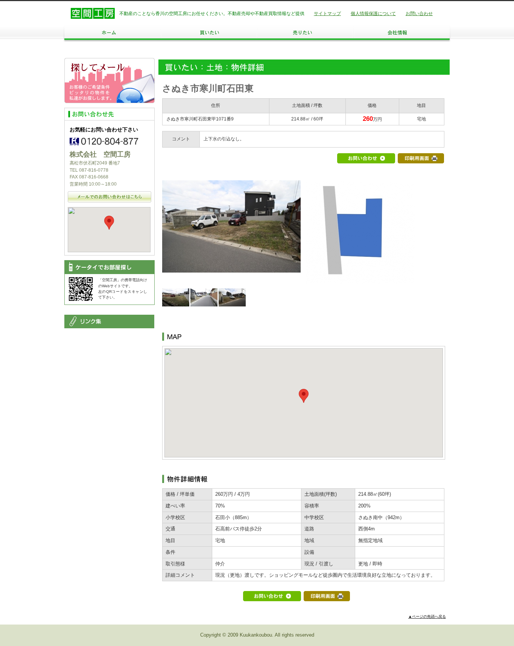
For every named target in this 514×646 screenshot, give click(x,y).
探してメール (109, 80)
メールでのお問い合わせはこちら (109, 197)
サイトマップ (327, 13)
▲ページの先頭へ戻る (427, 616)
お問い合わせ (419, 13)
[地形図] (360, 279)
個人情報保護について (373, 13)
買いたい (209, 32)
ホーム (112, 32)
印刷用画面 (421, 158)
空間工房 (93, 13)
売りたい (305, 32)
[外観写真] (231, 268)
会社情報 (401, 32)
